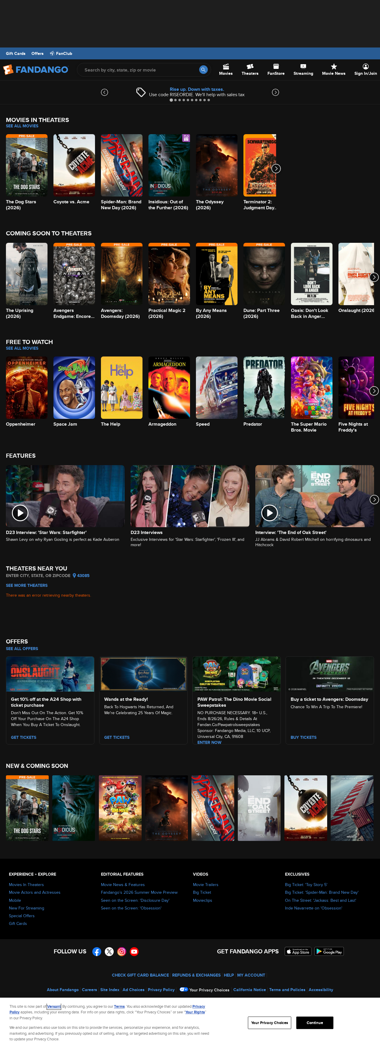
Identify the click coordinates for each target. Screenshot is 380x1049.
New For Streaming (26, 908)
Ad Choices (134, 990)
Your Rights (195, 1012)
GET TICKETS (23, 737)
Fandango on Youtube (134, 951)
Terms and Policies (287, 990)
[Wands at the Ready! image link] (143, 673)
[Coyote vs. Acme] (306, 808)
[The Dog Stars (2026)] (27, 808)
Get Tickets (116, 737)
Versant (54, 1006)
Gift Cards (16, 53)
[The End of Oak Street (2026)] (259, 808)
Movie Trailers (205, 885)
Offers (37, 53)
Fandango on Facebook (96, 951)
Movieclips (202, 900)
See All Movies (22, 126)
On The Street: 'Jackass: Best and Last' (320, 900)
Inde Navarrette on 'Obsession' (313, 908)
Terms (119, 1006)
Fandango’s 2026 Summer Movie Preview (139, 892)
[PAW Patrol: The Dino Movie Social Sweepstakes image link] (237, 673)
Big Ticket (202, 892)
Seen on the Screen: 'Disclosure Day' (135, 900)
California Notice (249, 990)
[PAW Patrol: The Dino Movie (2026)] (120, 808)
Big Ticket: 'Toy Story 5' (306, 885)
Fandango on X (109, 951)
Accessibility (321, 990)
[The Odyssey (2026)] (167, 808)
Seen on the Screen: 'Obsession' (131, 908)
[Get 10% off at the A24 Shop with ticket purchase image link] (50, 673)
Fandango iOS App (298, 951)
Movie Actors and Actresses (35, 892)
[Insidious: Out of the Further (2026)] (74, 808)
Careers (89, 990)
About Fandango (63, 990)
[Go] (203, 69)
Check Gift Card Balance (140, 975)
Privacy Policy (161, 990)
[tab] (171, 100)
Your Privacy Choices (209, 990)
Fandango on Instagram (121, 951)
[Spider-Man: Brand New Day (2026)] (213, 808)
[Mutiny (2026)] (352, 808)
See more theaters (27, 585)
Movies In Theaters (26, 885)
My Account (251, 975)
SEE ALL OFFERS (22, 648)
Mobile (15, 900)
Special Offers (22, 916)
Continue (315, 1023)
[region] (190, 1023)
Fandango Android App (329, 951)
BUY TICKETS (303, 737)
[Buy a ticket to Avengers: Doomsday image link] (330, 673)
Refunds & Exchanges (196, 975)
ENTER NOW (209, 742)
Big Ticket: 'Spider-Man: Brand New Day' (322, 892)
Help (229, 975)
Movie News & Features (123, 885)
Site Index (109, 990)
